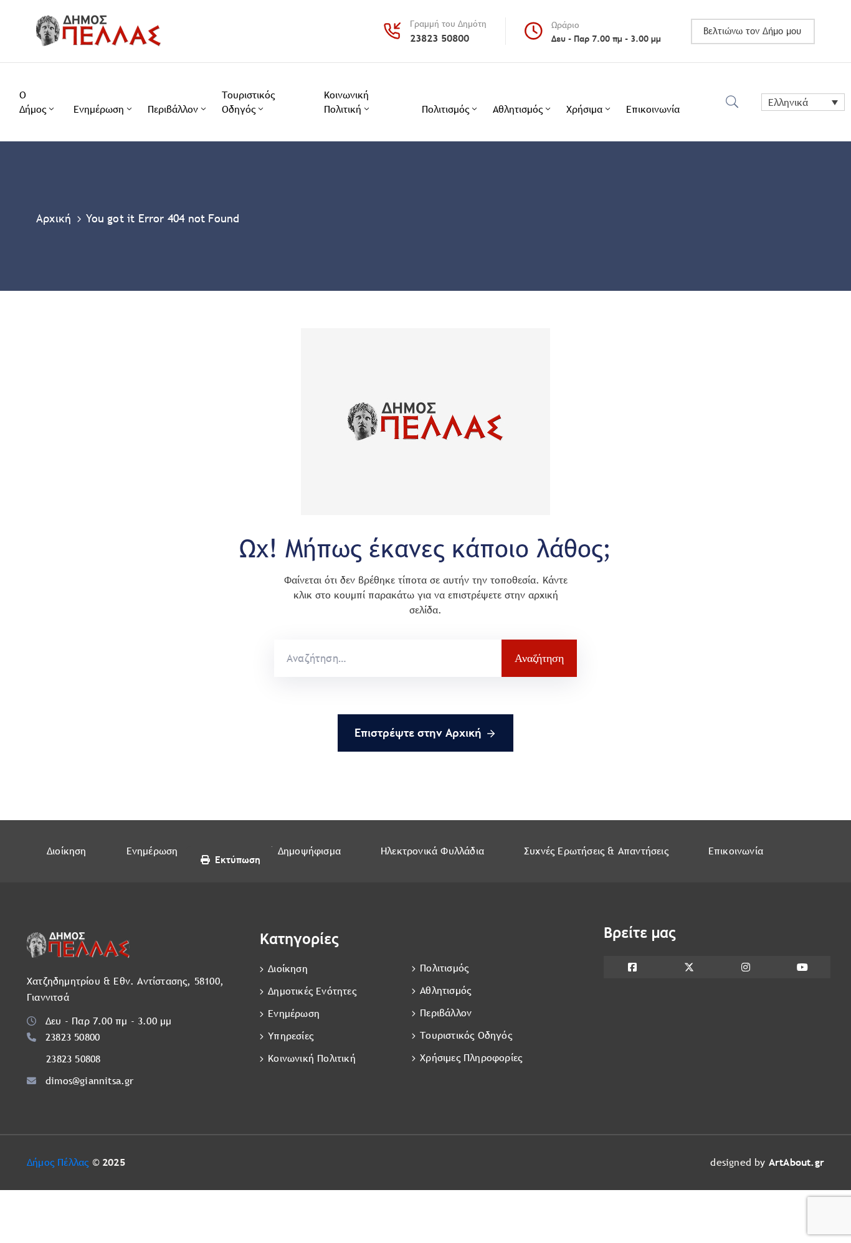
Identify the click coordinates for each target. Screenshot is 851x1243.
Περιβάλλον (173, 109)
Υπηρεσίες (290, 1036)
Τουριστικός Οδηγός (248, 102)
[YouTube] (802, 967)
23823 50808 (73, 1059)
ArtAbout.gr (796, 1162)
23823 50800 (439, 38)
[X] (688, 967)
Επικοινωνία (653, 109)
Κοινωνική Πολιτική (346, 102)
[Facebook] (632, 967)
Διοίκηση (67, 851)
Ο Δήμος (32, 102)
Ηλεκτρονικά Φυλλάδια (432, 851)
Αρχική (53, 218)
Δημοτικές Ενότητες (312, 991)
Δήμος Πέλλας (57, 1162)
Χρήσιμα (584, 109)
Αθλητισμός (518, 109)
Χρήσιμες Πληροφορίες (471, 1058)
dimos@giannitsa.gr (89, 1081)
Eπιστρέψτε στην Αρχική (418, 732)
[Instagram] (745, 967)
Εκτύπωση (237, 859)
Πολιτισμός (445, 109)
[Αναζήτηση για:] (388, 658)
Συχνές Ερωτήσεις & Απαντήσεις (596, 851)
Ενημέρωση (99, 109)
